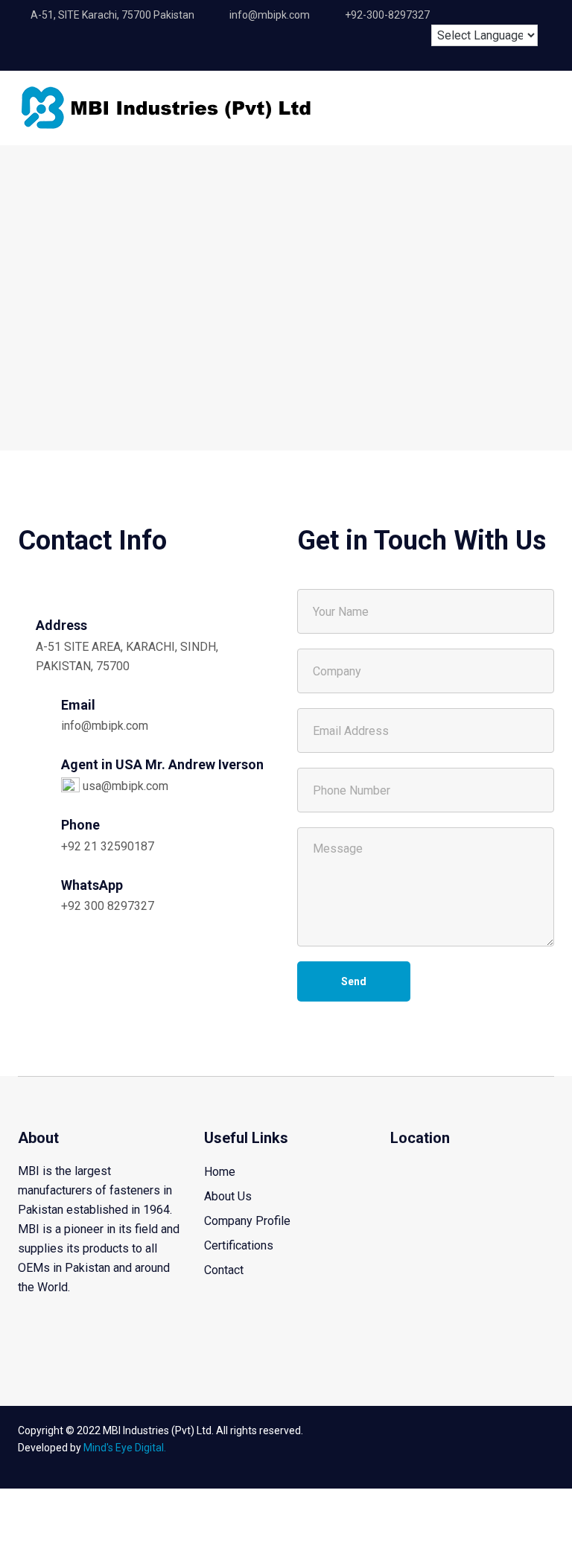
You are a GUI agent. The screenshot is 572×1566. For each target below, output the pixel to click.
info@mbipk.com (104, 726)
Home (219, 1172)
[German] (505, 13)
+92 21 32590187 (107, 846)
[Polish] (532, 13)
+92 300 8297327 (107, 906)
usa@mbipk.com (124, 786)
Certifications (238, 1245)
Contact (224, 1270)
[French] (477, 13)
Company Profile (247, 1221)
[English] (449, 13)
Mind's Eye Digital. (124, 1448)
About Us (228, 1196)
